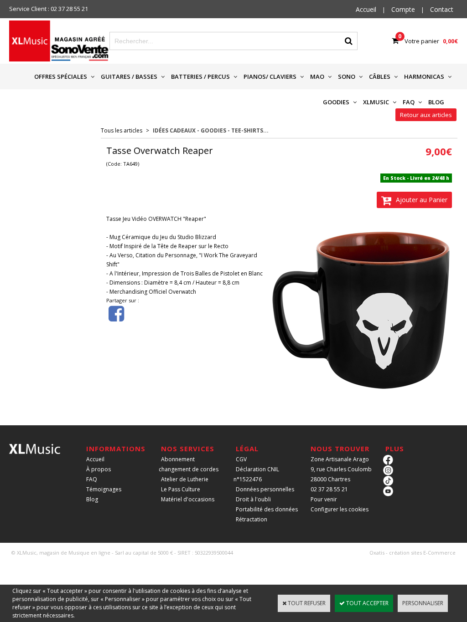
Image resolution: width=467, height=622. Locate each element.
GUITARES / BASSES (129, 76)
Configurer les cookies (339, 509)
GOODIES (336, 102)
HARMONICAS (424, 76)
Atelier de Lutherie (184, 479)
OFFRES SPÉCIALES (60, 76)
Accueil (95, 459)
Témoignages (103, 489)
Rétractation (251, 519)
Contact (441, 9)
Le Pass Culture (180, 489)
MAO (317, 76)
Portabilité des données (267, 509)
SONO (346, 76)
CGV (241, 459)
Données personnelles (265, 489)
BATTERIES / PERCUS (200, 76)
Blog (92, 499)
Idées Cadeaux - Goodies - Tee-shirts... (211, 130)
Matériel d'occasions (187, 499)
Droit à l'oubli (253, 499)
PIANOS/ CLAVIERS (270, 76)
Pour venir (324, 499)
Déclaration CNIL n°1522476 (256, 474)
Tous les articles (121, 130)
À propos (98, 469)
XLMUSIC (376, 102)
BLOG (436, 102)
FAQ (409, 102)
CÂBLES (379, 76)
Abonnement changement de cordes (188, 464)
